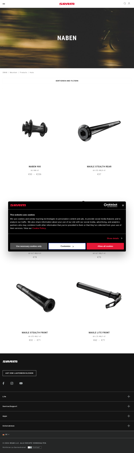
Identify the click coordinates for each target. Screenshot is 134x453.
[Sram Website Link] (67, 4)
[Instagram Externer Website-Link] (11, 384)
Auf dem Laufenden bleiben (19, 373)
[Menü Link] (4, 4)
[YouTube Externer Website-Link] (21, 384)
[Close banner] (123, 205)
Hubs (32, 72)
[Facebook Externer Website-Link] (3, 384)
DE (6, 434)
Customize (65, 246)
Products (23, 72)
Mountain (13, 72)
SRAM (5, 72)
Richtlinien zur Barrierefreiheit (14, 447)
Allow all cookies (105, 246)
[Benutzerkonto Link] (129, 4)
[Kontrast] (30, 447)
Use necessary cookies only (28, 246)
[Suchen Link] (125, 4)
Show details (113, 238)
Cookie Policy (39, 228)
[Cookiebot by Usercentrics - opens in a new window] (105, 205)
